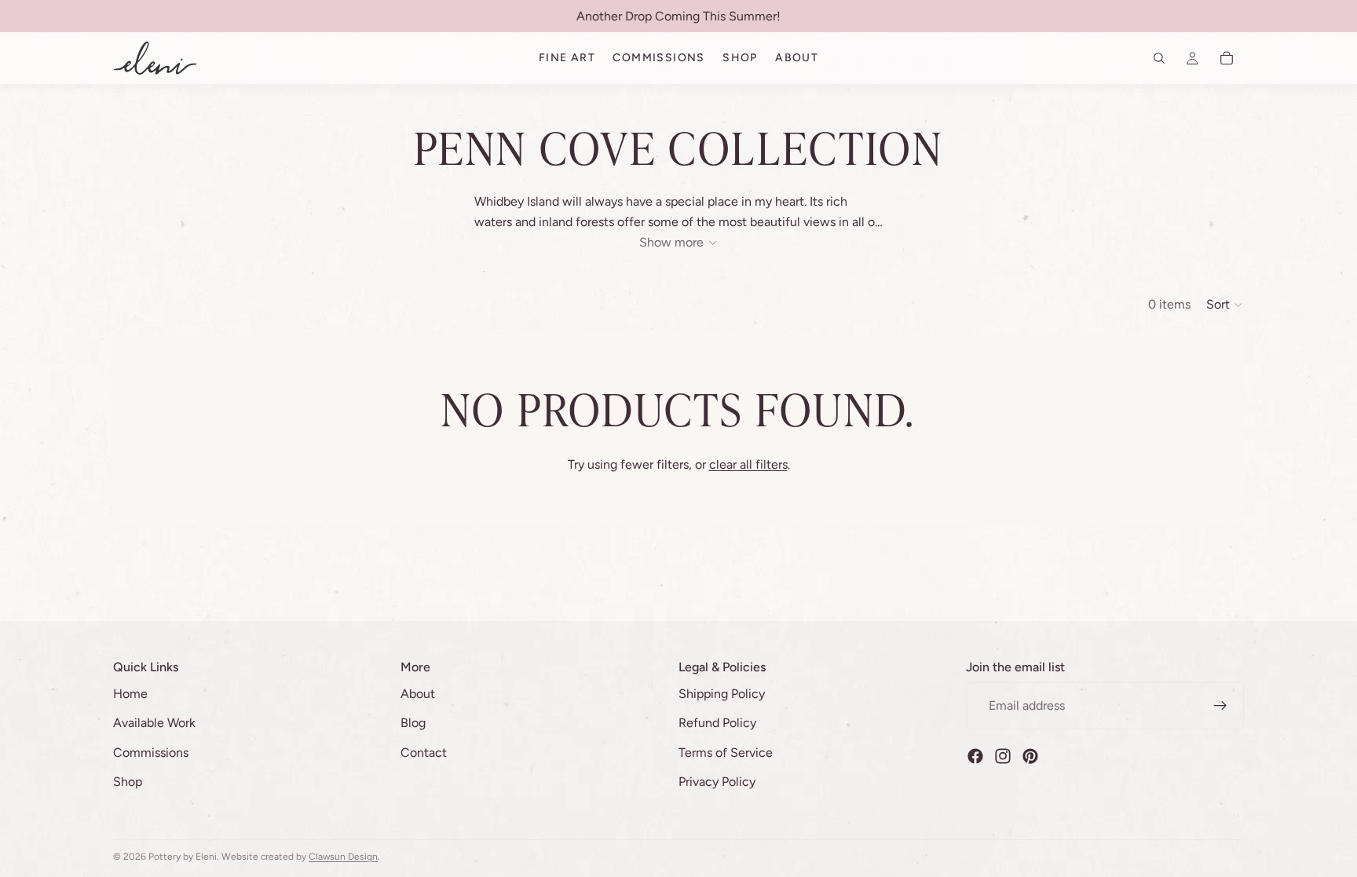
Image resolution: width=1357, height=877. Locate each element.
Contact (424, 752)
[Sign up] (1220, 705)
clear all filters (748, 464)
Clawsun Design (343, 856)
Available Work (154, 722)
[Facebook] (975, 755)
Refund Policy (717, 722)
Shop (127, 781)
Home (130, 692)
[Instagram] (1002, 755)
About (418, 692)
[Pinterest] (1030, 755)
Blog (413, 722)
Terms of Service (725, 752)
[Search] (1159, 58)
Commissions (150, 752)
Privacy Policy (716, 781)
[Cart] (1226, 58)
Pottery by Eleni (182, 856)
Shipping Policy (721, 692)
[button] (1225, 304)
